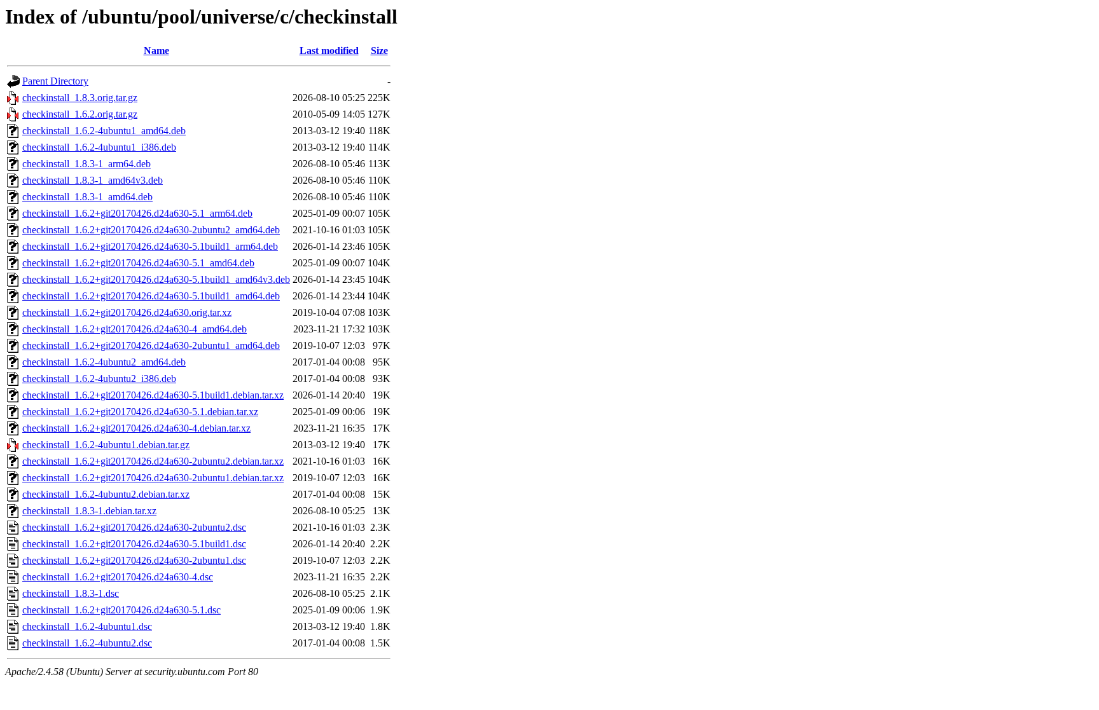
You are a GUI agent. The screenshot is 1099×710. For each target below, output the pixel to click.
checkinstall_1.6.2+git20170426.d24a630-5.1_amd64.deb (138, 262)
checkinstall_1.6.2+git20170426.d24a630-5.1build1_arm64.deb (150, 246)
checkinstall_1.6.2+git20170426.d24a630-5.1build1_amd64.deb (151, 295)
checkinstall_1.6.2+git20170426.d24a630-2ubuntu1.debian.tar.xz (153, 477)
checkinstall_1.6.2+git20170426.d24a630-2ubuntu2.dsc (134, 527)
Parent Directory (55, 81)
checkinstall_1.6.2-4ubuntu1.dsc (87, 626)
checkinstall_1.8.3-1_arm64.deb (86, 163)
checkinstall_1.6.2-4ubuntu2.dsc (87, 643)
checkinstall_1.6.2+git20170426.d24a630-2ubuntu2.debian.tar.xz (153, 461)
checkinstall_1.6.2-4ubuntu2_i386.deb (99, 378)
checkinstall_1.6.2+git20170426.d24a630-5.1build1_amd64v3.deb (156, 279)
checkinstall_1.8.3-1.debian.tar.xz (89, 510)
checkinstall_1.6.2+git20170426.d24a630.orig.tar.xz (127, 312)
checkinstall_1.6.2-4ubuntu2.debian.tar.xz (106, 494)
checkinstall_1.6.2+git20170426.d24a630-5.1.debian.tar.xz (140, 411)
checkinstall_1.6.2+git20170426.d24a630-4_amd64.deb (134, 329)
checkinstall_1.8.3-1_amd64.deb (87, 196)
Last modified (329, 50)
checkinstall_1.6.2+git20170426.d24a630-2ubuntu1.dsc (134, 560)
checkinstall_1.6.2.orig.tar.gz (79, 114)
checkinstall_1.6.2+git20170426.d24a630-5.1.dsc (121, 609)
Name (156, 50)
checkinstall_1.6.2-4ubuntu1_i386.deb (99, 147)
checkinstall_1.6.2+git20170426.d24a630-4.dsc (117, 576)
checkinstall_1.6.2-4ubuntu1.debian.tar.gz (106, 444)
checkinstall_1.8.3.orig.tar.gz (79, 97)
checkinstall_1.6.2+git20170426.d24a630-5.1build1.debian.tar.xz (153, 395)
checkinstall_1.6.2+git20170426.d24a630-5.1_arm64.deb (137, 213)
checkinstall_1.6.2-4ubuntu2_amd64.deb (104, 362)
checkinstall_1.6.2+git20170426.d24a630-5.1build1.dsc (134, 543)
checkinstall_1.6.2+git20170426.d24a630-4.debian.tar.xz (136, 428)
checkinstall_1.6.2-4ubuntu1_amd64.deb (104, 130)
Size (379, 50)
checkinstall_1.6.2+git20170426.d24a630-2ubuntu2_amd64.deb (151, 229)
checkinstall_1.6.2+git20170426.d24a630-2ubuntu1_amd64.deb (151, 345)
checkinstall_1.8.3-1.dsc (70, 593)
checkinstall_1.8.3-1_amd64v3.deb (92, 180)
